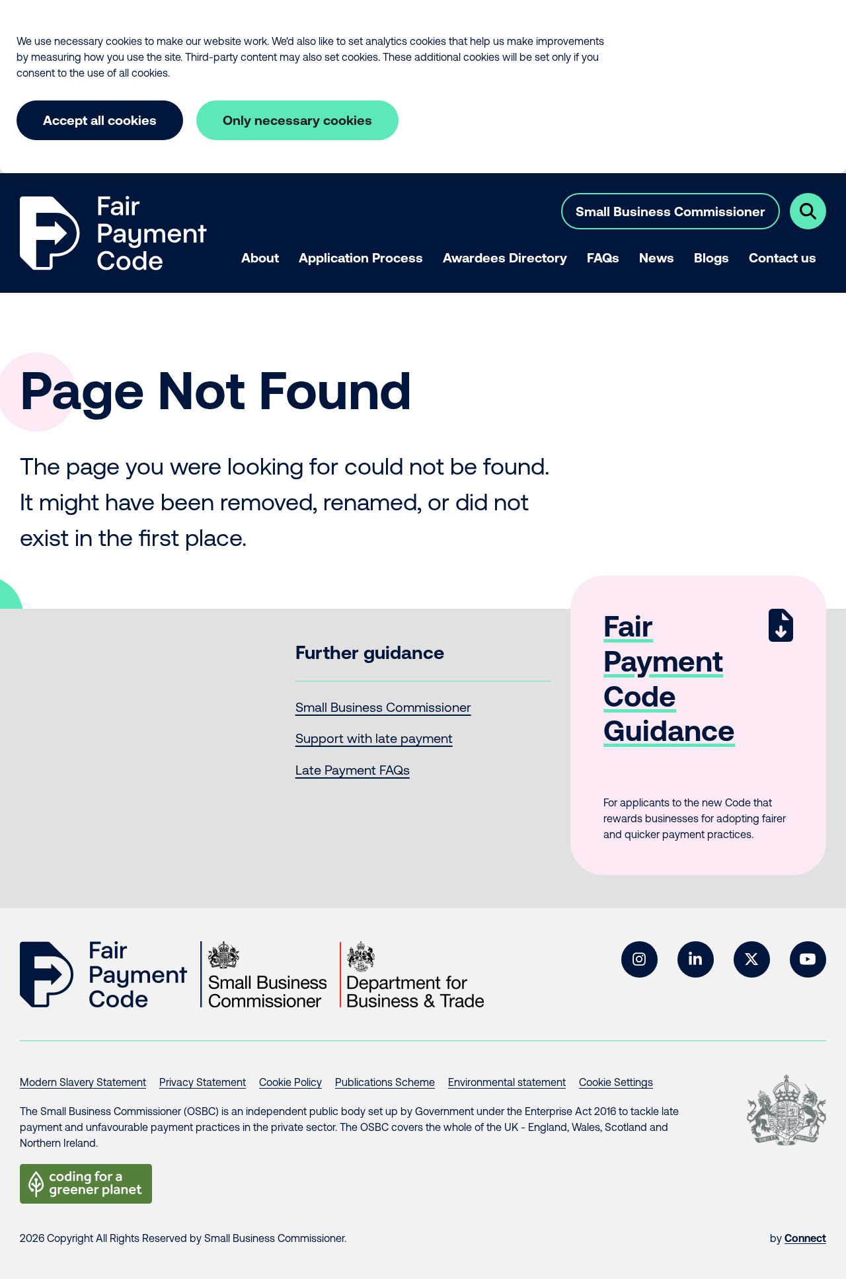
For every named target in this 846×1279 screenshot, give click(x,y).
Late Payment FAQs (352, 769)
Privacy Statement (202, 1082)
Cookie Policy (290, 1082)
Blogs (711, 257)
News (656, 257)
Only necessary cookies (297, 120)
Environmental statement (507, 1082)
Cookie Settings (616, 1082)
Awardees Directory (505, 257)
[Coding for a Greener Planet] (86, 1184)
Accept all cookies (100, 120)
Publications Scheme (385, 1082)
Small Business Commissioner (670, 211)
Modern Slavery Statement (83, 1082)
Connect (805, 1238)
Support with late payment (374, 738)
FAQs (603, 257)
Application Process (361, 257)
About (260, 257)
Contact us (782, 257)
